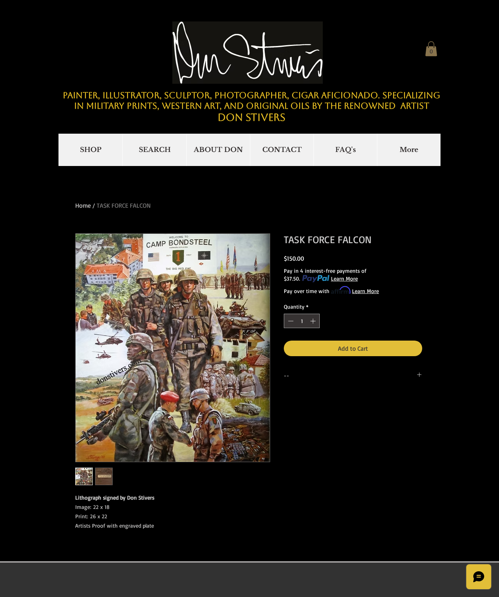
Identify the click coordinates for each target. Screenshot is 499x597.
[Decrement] (290, 321)
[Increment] (314, 321)
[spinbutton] (302, 321)
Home (83, 205)
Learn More (344, 278)
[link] (431, 48)
